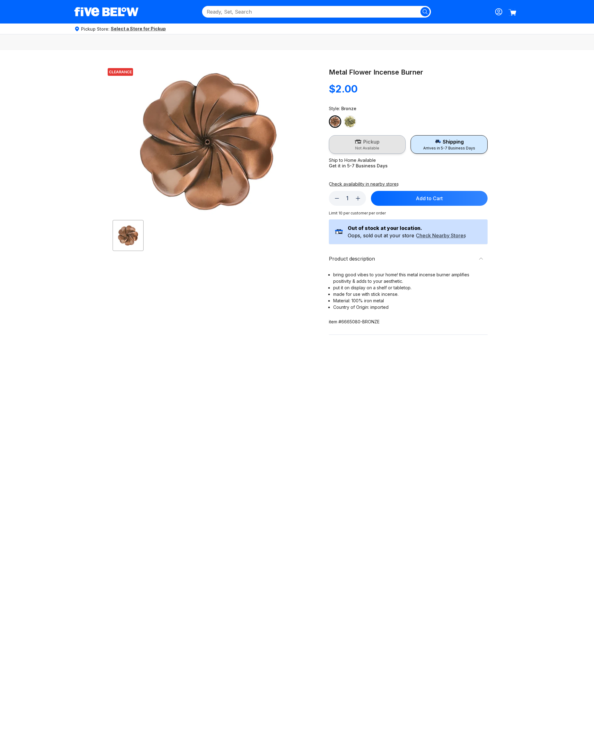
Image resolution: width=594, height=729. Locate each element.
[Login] (498, 11)
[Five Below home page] (106, 11)
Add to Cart (429, 198)
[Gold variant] (350, 121)
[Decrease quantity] (337, 198)
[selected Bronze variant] (335, 121)
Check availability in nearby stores (364, 184)
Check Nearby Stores (441, 236)
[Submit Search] (425, 11)
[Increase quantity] (358, 198)
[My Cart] (512, 12)
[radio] (367, 144)
